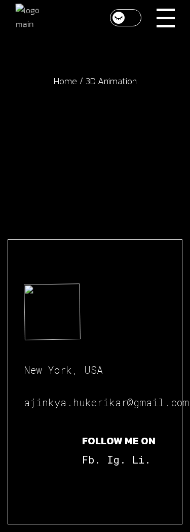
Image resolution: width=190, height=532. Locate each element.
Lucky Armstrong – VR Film (95, 157)
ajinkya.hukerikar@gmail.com (106, 402)
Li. (141, 459)
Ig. (116, 459)
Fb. (91, 459)
